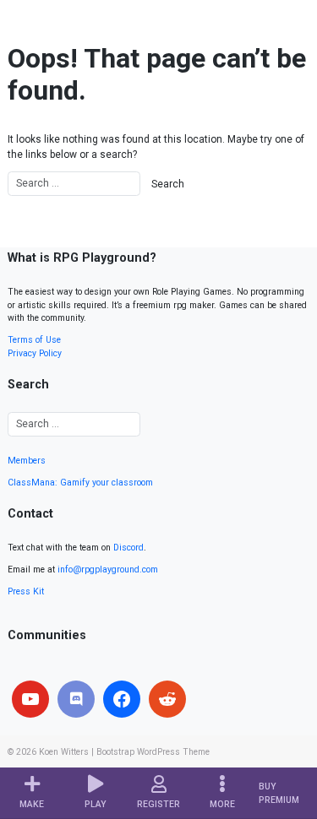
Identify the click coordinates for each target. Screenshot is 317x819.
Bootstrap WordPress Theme (153, 752)
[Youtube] (30, 699)
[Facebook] (122, 699)
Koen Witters (64, 752)
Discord (128, 547)
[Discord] (76, 699)
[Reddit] (167, 699)
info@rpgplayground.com (107, 569)
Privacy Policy (35, 353)
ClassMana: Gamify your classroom (80, 482)
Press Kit (26, 591)
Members (27, 460)
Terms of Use (34, 339)
